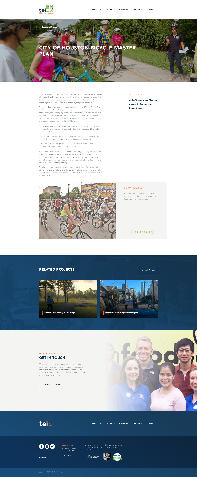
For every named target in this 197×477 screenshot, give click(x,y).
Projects (110, 9)
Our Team (137, 9)
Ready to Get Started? (51, 385)
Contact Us (151, 9)
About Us (123, 9)
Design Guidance (137, 108)
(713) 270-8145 (66, 455)
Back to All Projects (49, 27)
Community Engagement (140, 104)
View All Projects (148, 270)
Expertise (96, 9)
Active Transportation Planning (143, 100)
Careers (43, 457)
